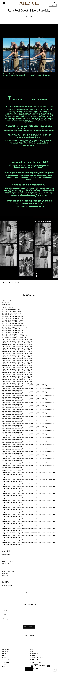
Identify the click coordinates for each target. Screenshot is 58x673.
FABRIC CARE (33, 655)
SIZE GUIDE (5, 657)
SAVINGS (29, 669)
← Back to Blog (29, 635)
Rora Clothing (38, 662)
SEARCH (32, 649)
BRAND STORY (6, 649)
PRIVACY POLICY (34, 653)
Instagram (6, 664)
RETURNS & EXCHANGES (36, 657)
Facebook (6, 662)
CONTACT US (5, 659)
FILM (3, 655)
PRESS (4, 653)
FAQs (31, 651)
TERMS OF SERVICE (35, 659)
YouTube (6, 666)
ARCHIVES (5, 651)
